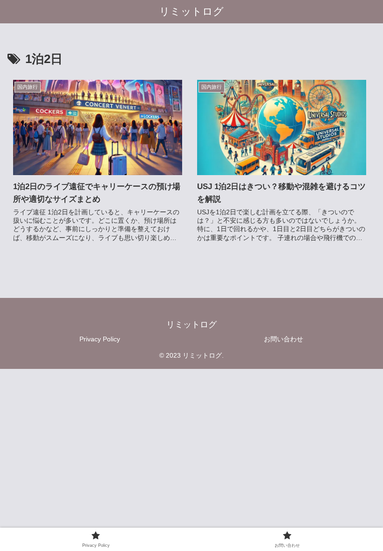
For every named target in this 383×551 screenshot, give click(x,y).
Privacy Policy (99, 339)
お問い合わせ (283, 339)
